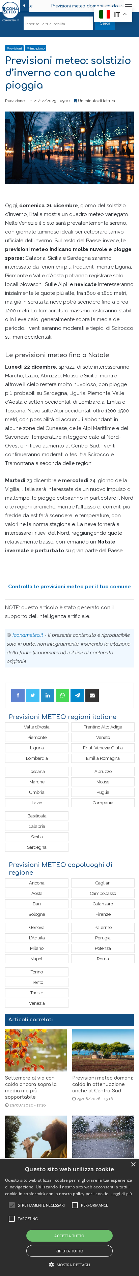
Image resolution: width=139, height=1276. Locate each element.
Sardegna (37, 847)
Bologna (36, 914)
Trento (37, 982)
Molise (102, 781)
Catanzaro (103, 903)
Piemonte (37, 737)
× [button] (133, 1164)
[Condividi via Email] (92, 695)
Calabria (37, 826)
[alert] (69, 1217)
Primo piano (36, 48)
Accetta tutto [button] (69, 1235)
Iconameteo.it (27, 635)
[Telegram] (77, 695)
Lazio (37, 802)
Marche (37, 781)
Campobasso (103, 893)
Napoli (37, 958)
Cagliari (103, 882)
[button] (69, 1264)
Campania (103, 802)
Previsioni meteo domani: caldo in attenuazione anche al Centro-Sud (102, 1084)
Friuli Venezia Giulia (103, 747)
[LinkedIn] (47, 695)
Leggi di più (121, 1193)
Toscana (37, 771)
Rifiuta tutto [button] (69, 1250)
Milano (37, 948)
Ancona (37, 882)
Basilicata (37, 815)
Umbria (37, 792)
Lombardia (37, 758)
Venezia (37, 1003)
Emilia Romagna (103, 758)
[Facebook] (18, 695)
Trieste (36, 992)
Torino (37, 971)
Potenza (103, 948)
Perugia (103, 937)
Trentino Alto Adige (103, 726)
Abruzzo (103, 771)
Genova (37, 927)
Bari (37, 903)
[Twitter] (32, 695)
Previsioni (14, 48)
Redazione (15, 100)
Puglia (102, 792)
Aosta (37, 893)
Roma (103, 958)
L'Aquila (37, 937)
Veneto (103, 737)
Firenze (103, 914)
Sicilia (37, 836)
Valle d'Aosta (37, 726)
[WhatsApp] (62, 695)
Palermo (103, 927)
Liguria (37, 747)
